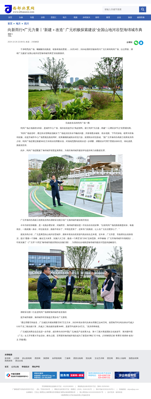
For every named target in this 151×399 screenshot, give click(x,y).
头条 (21, 17)
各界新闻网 (57, 358)
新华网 (7, 358)
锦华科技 (119, 392)
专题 (32, 17)
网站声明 (36, 367)
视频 (75, 17)
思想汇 (54, 17)
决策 (43, 17)
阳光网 (89, 358)
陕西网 (46, 358)
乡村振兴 (86, 17)
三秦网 (67, 358)
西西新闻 (8, 361)
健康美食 (141, 17)
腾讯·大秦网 (121, 358)
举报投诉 (25, 367)
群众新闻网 (27, 358)
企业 (119, 17)
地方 (65, 17)
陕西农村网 (133, 358)
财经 (97, 17)
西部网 (37, 358)
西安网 (110, 358)
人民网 (16, 358)
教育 (108, 17)
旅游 (130, 17)
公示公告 (15, 367)
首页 (10, 17)
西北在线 (19, 361)
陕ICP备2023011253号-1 (105, 389)
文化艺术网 (99, 358)
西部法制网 (78, 358)
